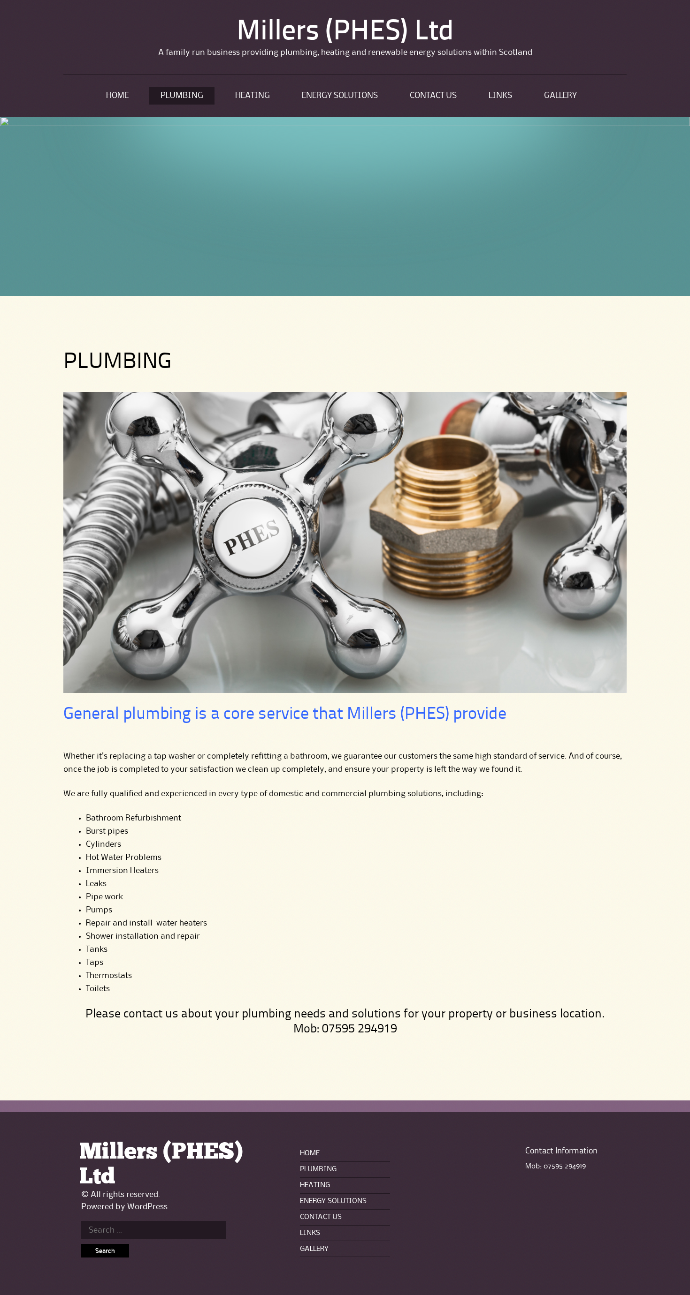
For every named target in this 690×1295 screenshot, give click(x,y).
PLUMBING (182, 95)
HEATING (252, 95)
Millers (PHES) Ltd (345, 32)
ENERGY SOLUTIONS (340, 95)
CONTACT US (433, 95)
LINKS (500, 95)
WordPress (147, 1207)
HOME (117, 95)
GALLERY (560, 95)
